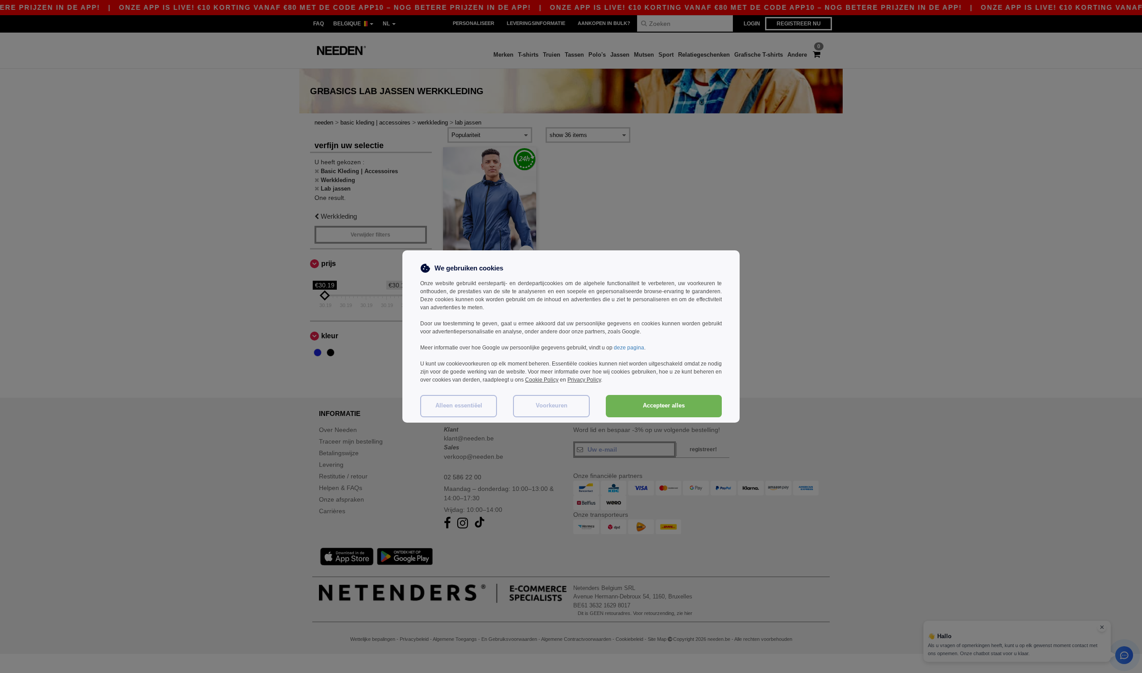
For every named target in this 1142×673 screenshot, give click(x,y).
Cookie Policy (542, 380)
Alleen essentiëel (458, 406)
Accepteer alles (664, 406)
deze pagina (629, 348)
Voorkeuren (551, 406)
